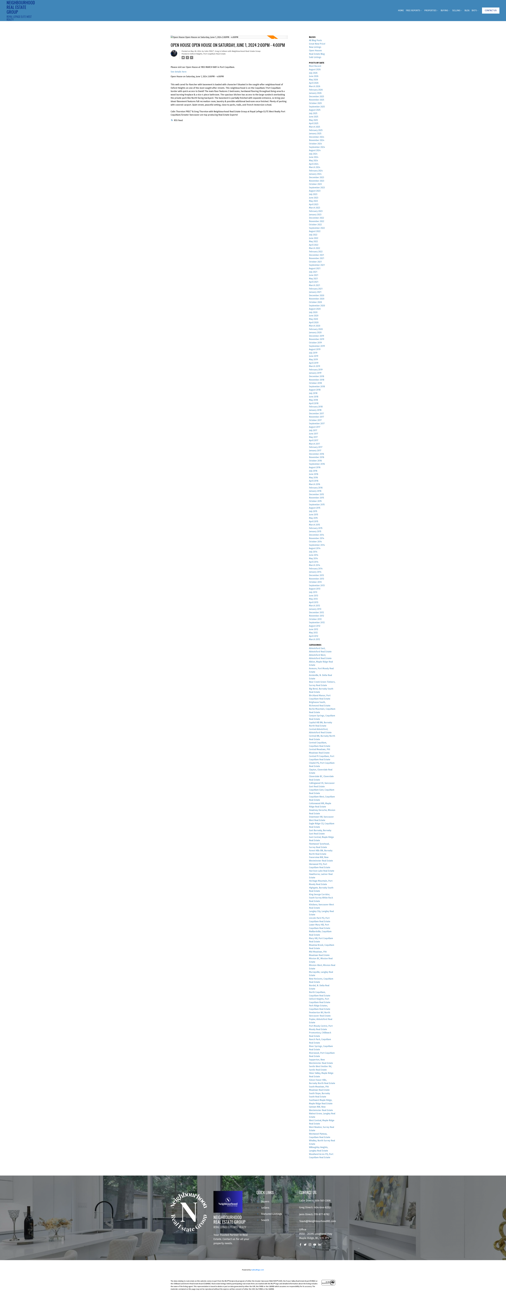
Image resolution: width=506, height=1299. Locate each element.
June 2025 (313, 116)
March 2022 (314, 248)
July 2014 (313, 551)
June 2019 (313, 356)
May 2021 (313, 278)
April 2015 (313, 521)
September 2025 (317, 106)
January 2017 (315, 450)
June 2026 (313, 76)
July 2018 (313, 393)
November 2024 (316, 140)
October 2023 (315, 184)
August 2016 (314, 467)
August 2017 (314, 427)
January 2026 (315, 93)
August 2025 (314, 110)
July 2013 (313, 592)
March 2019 (314, 366)
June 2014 (313, 555)
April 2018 (313, 403)
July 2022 (313, 234)
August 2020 (315, 309)
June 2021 (313, 275)
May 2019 (313, 359)
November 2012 (316, 616)
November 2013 (316, 578)
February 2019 (316, 369)
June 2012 (313, 629)
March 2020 (314, 326)
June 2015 (313, 514)
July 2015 (313, 511)
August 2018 (314, 390)
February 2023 (316, 211)
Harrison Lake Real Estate (321, 871)
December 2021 (316, 255)
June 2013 (313, 595)
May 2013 (313, 599)
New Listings (315, 47)
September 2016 (317, 464)
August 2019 (314, 349)
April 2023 (313, 204)
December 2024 (316, 137)
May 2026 (313, 79)
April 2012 (313, 636)
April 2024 (313, 164)
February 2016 (316, 487)
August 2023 (314, 191)
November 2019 (316, 339)
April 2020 (313, 322)
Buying (444, 10)
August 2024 (315, 150)
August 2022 (314, 231)
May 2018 (313, 400)
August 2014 (314, 548)
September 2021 (317, 265)
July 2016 (313, 471)
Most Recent (315, 66)
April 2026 (313, 83)
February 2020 (316, 329)
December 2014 (316, 535)
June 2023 (313, 197)
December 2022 (316, 218)
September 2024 (317, 147)
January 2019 (315, 373)
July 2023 (313, 194)
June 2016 (313, 474)
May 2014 (313, 558)
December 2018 (316, 376)
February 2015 (315, 528)
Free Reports (413, 10)
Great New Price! (317, 44)
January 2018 (315, 410)
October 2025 (315, 103)
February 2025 (316, 130)
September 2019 (317, 346)
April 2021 (313, 282)
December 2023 (316, 177)
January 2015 (315, 531)
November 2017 (316, 417)
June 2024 (313, 157)
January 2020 (315, 332)
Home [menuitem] (401, 10)
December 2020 (316, 295)
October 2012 (315, 619)
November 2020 (316, 299)
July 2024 (313, 154)
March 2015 (314, 524)
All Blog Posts (315, 40)
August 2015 (314, 508)
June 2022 (313, 238)
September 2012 (317, 622)
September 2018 (317, 386)
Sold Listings (315, 57)
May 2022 (313, 241)
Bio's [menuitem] (474, 10)
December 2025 (316, 96)
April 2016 (313, 481)
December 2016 (316, 454)
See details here (178, 71)
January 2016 (315, 491)
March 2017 (314, 444)
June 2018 (313, 396)
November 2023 (316, 181)
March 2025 (314, 127)
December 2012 (316, 612)
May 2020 (313, 319)
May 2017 (313, 437)
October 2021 (315, 261)
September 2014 (317, 545)
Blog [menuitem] (466, 10)
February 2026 (316, 90)
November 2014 (316, 538)
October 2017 (315, 420)
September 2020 (317, 305)
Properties (430, 10)
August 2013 (314, 589)
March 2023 (314, 207)
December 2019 (316, 336)
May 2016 (313, 477)
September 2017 (317, 423)
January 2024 (315, 174)
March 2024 (314, 167)
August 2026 (315, 69)
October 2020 (315, 302)
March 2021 (314, 285)
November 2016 (316, 457)
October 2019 (315, 342)
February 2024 (316, 170)
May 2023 (313, 201)
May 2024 (313, 160)
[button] (490, 11)
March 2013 (314, 605)
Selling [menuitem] (456, 10)
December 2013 (316, 575)
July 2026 (313, 73)
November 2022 (316, 221)
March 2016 (314, 484)
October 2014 (315, 541)
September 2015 (317, 504)
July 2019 (313, 353)
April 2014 (313, 562)
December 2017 (316, 413)
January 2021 (315, 292)
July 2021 (313, 272)
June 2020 (313, 315)
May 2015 (313, 518)
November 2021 (316, 258)
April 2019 (313, 363)
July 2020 (313, 312)
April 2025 (313, 123)
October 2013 (315, 582)
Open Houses (315, 50)
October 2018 (315, 383)
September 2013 (317, 585)
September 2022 (317, 228)
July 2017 (313, 430)
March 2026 (314, 86)
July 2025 (313, 113)
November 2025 (316, 100)
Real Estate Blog (317, 54)
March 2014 (314, 565)
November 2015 (316, 497)
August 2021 (314, 268)
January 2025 (315, 133)
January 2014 (315, 572)
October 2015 (315, 501)
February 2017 (315, 447)
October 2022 (315, 224)
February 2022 (316, 251)
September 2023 (317, 187)
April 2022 (313, 245)
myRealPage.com (257, 1270)
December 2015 (316, 494)
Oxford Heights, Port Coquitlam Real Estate (208, 54)
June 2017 (313, 433)
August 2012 (314, 626)
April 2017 (313, 440)
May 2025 (313, 120)
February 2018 (316, 406)
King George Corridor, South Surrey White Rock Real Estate (321, 897)
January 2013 (315, 609)
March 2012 (314, 639)
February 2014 (316, 568)
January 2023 (315, 214)
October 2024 (315, 143)
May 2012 (313, 632)
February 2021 (315, 288)
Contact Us (491, 10)
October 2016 (315, 460)
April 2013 (313, 602)
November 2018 (316, 380)
